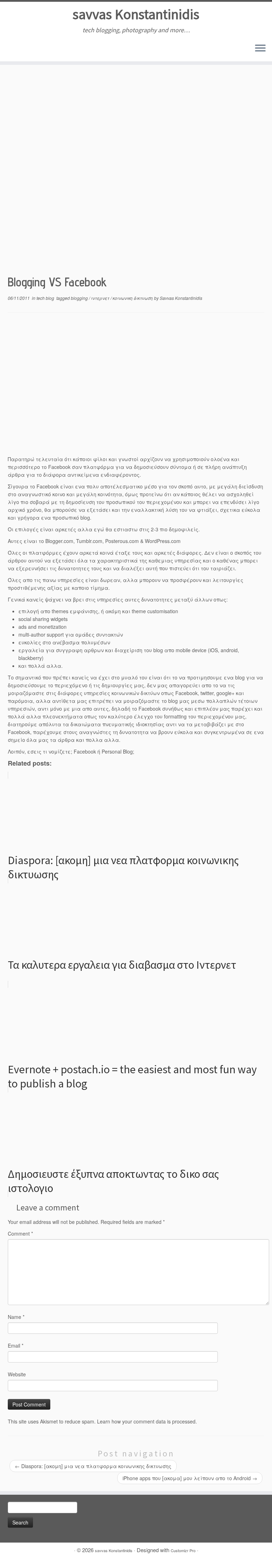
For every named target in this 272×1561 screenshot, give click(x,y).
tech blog (45, 298)
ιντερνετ (100, 298)
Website (17, 1374)
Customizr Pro (183, 1550)
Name (16, 1316)
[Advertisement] (136, 216)
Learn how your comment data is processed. (147, 1421)
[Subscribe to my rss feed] (13, 49)
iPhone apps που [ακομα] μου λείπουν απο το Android (190, 1478)
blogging (80, 298)
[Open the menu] (260, 48)
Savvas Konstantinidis (181, 298)
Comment (20, 1233)
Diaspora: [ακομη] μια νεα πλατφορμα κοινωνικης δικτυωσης (93, 1466)
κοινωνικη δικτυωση (133, 298)
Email (15, 1345)
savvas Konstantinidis (136, 14)
